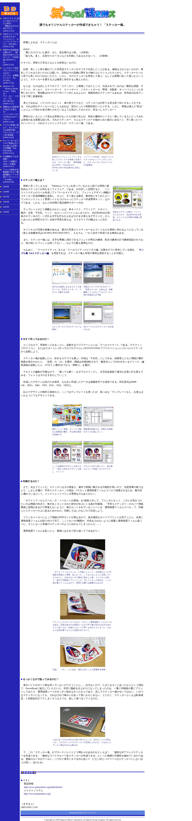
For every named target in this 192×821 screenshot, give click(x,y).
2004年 (6, 212)
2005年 (6, 207)
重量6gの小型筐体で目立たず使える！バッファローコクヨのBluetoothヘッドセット (11, 113)
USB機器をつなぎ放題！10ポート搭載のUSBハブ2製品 (10, 160)
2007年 (6, 197)
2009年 (6, 187)
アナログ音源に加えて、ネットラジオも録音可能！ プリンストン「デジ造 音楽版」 (11, 130)
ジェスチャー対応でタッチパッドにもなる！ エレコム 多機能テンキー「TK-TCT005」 (11, 74)
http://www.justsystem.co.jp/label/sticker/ (43, 787)
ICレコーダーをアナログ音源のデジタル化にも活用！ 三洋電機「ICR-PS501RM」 (11, 145)
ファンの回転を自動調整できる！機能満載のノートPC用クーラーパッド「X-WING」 (11, 174)
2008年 (6, 192)
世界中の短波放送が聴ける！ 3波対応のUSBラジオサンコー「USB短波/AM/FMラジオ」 (11, 56)
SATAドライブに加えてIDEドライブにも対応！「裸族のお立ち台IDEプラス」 (11, 23)
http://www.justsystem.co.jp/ (37, 793)
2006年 (6, 202)
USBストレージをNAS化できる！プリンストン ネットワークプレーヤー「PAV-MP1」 (11, 39)
